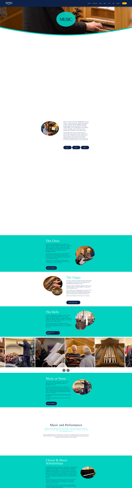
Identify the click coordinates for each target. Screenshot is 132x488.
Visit (109, 3)
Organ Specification (73, 302)
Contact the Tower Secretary (50, 333)
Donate (124, 3)
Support (117, 3)
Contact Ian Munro (51, 267)
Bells (85, 147)
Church (89, 3)
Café (113, 3)
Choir (67, 147)
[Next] (68, 370)
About (100, 3)
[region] (66, 352)
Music (105, 3)
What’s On (95, 3)
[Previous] (63, 370)
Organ (76, 147)
